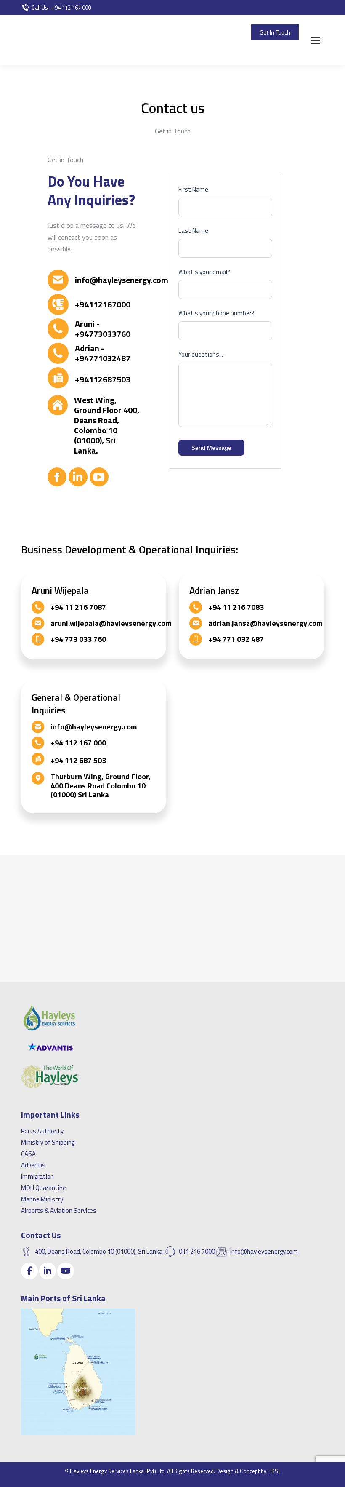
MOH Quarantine (43, 1188)
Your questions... (200, 354)
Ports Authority (42, 1131)
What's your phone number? (216, 313)
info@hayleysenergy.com (209, 32)
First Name (193, 189)
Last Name (193, 230)
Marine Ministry (42, 1199)
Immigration (37, 1176)
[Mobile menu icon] (315, 40)
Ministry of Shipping (47, 1142)
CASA (28, 1154)
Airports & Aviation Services (58, 1210)
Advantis (33, 1165)
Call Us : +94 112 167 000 (61, 8)
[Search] (290, 57)
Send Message (211, 447)
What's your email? (204, 272)
